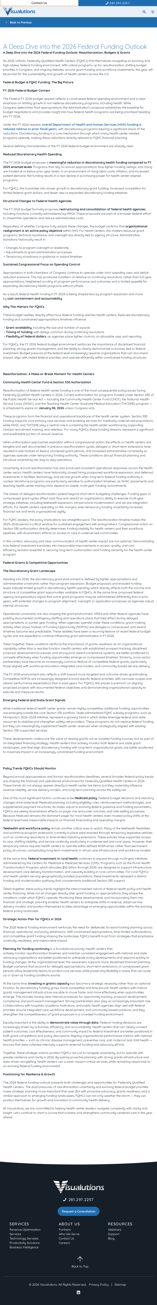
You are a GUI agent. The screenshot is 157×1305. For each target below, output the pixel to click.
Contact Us (66, 1238)
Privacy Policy (99, 1284)
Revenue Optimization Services (25, 1232)
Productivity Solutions (25, 1243)
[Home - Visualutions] (19, 11)
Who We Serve (69, 1234)
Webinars (114, 1229)
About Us (69, 1224)
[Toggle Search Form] (144, 12)
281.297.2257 (81, 1199)
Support (113, 1234)
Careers (64, 1243)
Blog (111, 1238)
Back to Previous (20, 22)
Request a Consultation (78, 1211)
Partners (65, 1229)
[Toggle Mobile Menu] (152, 12)
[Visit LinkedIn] (78, 1293)
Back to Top (80, 1266)
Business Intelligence (24, 1247)
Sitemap (120, 1284)
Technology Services (24, 1238)
